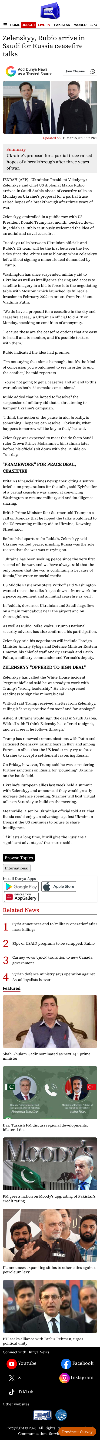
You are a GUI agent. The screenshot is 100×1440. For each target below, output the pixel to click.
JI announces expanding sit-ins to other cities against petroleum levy (49, 1269)
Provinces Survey (77, 1431)
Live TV (44, 25)
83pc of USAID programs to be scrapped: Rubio (53, 943)
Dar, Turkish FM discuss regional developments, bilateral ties (45, 1127)
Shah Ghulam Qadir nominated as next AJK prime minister (46, 1056)
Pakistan (62, 25)
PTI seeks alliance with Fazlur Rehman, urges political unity (43, 1341)
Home (15, 25)
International (16, 868)
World (80, 25)
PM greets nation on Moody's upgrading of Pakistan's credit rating (49, 1198)
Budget (28, 25)
